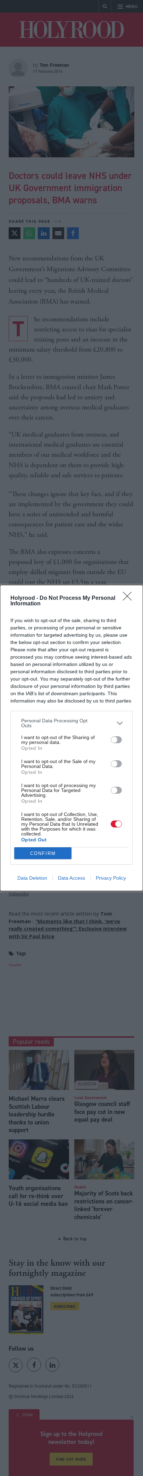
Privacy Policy (111, 878)
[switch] (116, 739)
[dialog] (71, 738)
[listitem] (71, 723)
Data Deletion (32, 878)
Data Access (71, 878)
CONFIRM (43, 853)
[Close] (129, 598)
